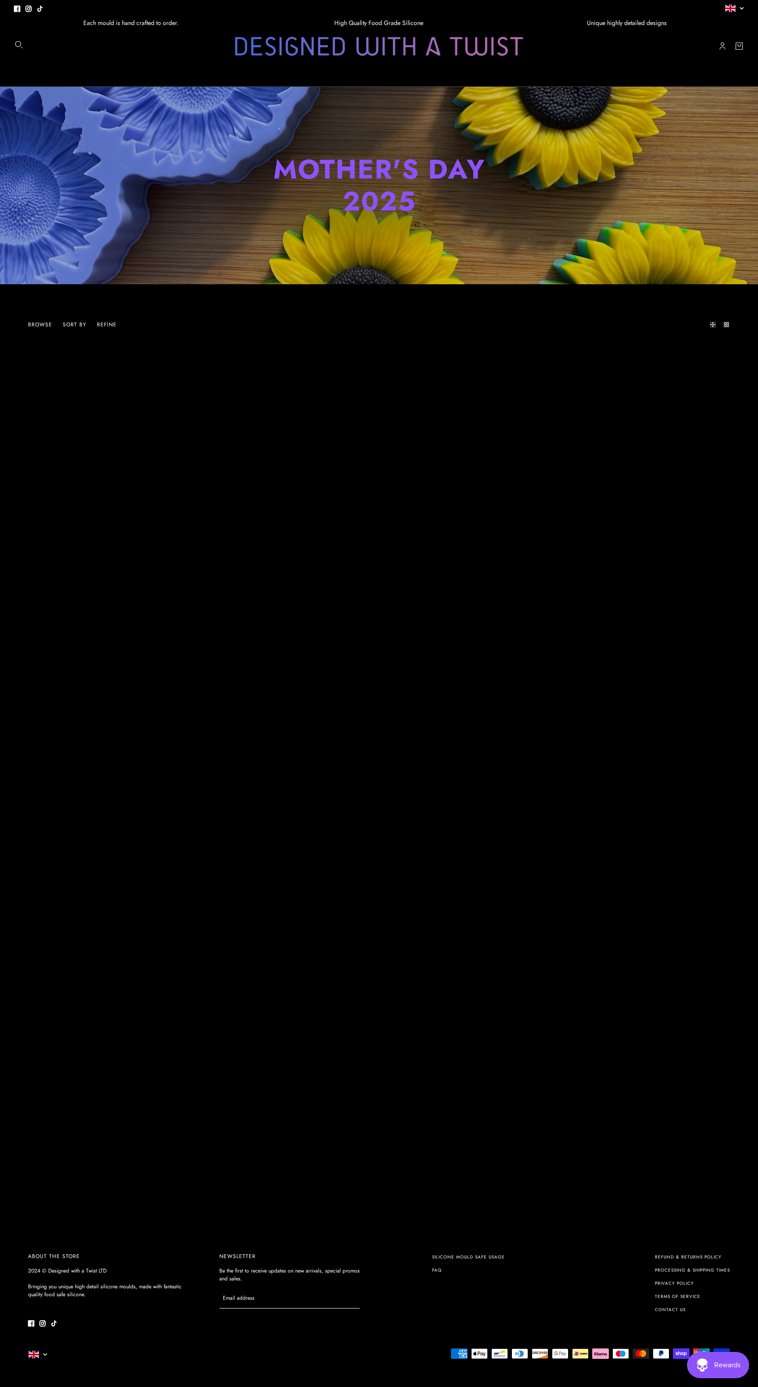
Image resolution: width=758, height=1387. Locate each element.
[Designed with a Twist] (379, 46)
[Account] (722, 46)
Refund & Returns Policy (688, 1257)
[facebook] (17, 8)
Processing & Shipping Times (692, 1270)
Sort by (74, 325)
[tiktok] (39, 8)
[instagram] (28, 8)
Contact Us (670, 1309)
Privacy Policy (674, 1283)
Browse (40, 325)
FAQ (437, 1270)
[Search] (19, 45)
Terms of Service (678, 1296)
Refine (107, 325)
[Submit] (348, 1298)
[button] (710, 324)
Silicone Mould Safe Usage (468, 1257)
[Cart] (739, 46)
